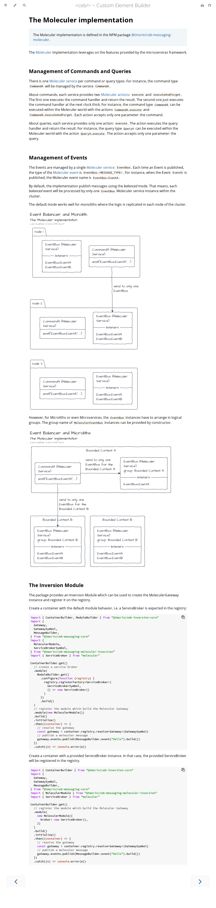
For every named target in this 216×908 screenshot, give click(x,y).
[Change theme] (15, 5)
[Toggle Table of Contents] (5, 5)
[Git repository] (210, 5)
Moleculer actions (115, 94)
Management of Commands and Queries (80, 71)
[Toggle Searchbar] (24, 5)
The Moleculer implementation (81, 19)
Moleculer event (65, 172)
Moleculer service (63, 81)
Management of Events (58, 157)
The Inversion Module (56, 585)
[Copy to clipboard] (183, 617)
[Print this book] (203, 5)
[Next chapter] (200, 881)
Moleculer (43, 52)
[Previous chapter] (15, 881)
